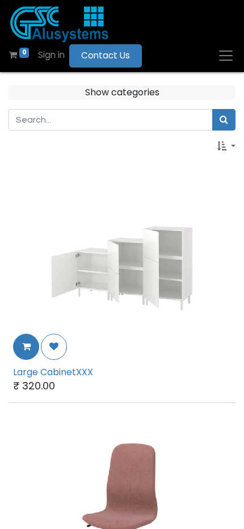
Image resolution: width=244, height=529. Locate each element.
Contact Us (105, 55)
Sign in (51, 55)
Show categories (122, 92)
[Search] (223, 120)
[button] (226, 146)
